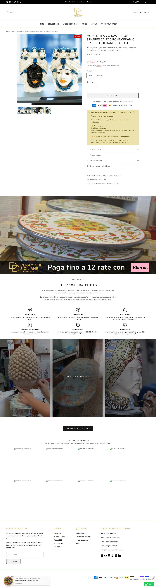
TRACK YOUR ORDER (109, 24)
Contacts (57, 547)
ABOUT (94, 24)
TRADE (84, 24)
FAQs (77, 543)
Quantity (90, 82)
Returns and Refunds (83, 537)
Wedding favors (59, 537)
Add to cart (113, 95)
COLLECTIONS (53, 24)
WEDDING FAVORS (70, 24)
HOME (41, 24)
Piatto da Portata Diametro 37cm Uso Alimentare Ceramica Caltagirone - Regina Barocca (28, 580)
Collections (57, 533)
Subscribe (13, 561)
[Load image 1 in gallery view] (49, 69)
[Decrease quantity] (88, 86)
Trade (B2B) (58, 540)
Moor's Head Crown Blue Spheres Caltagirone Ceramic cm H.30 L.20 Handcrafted (35, 31)
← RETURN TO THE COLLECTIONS (78, 429)
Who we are (58, 543)
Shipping (99, 66)
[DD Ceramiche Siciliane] (78, 12)
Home (8, 31)
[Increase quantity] (97, 86)
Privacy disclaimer (81, 540)
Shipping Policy (80, 533)
